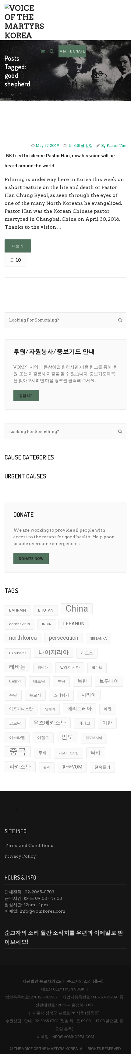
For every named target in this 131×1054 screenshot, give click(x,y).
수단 (13, 695)
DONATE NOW (31, 559)
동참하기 (26, 396)
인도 (67, 736)
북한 (82, 681)
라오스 (87, 653)
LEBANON (73, 624)
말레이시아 (70, 667)
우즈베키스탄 (49, 722)
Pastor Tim (116, 145)
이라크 (84, 723)
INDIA (46, 624)
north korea (23, 637)
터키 (96, 752)
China (77, 608)
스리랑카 (61, 695)
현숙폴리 (102, 767)
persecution (63, 637)
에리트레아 (79, 708)
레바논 (17, 666)
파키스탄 (20, 766)
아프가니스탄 (21, 709)
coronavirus (19, 624)
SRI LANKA (98, 639)
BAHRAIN (17, 610)
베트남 (39, 681)
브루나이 (109, 681)
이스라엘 (17, 737)
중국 (17, 751)
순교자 (35, 695)
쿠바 (42, 753)
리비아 (43, 668)
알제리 (50, 709)
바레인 (15, 681)
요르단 (15, 723)
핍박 (46, 767)
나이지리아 (53, 652)
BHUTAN (45, 610)
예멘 (108, 709)
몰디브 (97, 668)
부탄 (61, 681)
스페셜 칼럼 (83, 145)
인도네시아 (94, 738)
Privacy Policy (20, 856)
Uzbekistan (17, 653)
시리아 (88, 695)
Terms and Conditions (29, 845)
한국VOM (72, 767)
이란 (107, 723)
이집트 (43, 737)
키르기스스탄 (68, 753)
